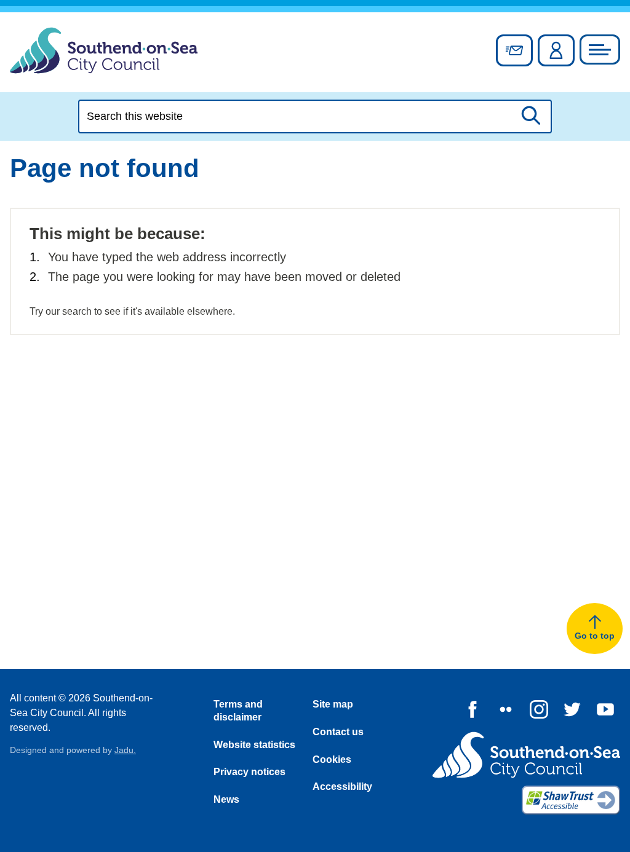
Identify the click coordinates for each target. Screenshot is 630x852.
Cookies (332, 759)
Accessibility (342, 786)
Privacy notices (249, 772)
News (226, 799)
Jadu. (125, 750)
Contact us (338, 732)
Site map (333, 704)
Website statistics (254, 745)
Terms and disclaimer (238, 710)
